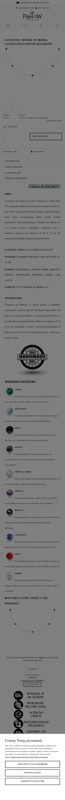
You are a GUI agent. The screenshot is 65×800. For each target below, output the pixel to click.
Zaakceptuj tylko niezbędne (32, 764)
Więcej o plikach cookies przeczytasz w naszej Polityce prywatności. (26, 757)
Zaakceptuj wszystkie (32, 781)
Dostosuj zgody (32, 773)
